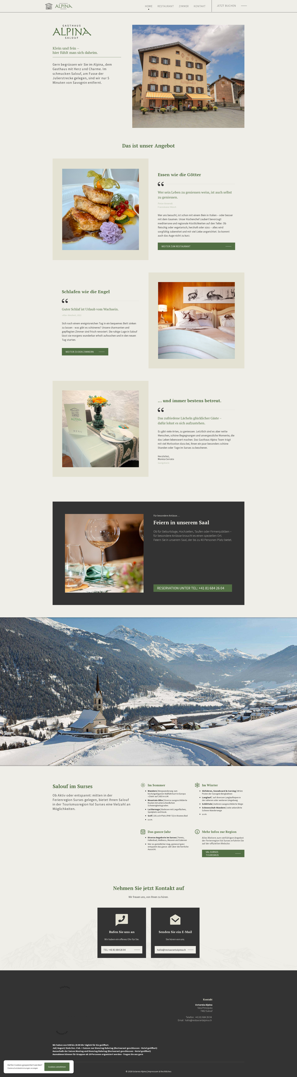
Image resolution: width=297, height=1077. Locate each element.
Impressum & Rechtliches (159, 1071)
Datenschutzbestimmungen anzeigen (23, 1068)
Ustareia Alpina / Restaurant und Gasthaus (71, 1016)
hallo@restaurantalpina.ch (198, 1020)
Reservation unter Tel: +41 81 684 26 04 (190, 588)
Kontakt (199, 6)
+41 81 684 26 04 (203, 1017)
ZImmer (184, 6)
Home (149, 6)
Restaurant (165, 6)
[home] (58, 6)
